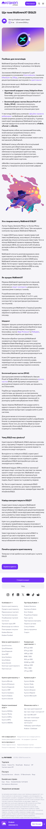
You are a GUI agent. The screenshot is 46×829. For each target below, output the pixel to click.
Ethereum (6, 77)
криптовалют (36, 80)
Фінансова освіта (31, 705)
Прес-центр (28, 618)
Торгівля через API (8, 624)
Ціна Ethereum (7, 648)
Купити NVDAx (7, 711)
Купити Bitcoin (7, 681)
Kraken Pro (11, 765)
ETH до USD (28, 651)
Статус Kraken (29, 627)
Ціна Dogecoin (7, 651)
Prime (8, 782)
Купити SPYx (6, 720)
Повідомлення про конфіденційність (28, 737)
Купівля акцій (30, 678)
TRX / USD (28, 668)
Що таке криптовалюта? (33, 709)
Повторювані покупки (10, 629)
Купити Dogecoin (8, 687)
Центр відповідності (8, 742)
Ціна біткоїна (6, 645)
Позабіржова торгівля (10, 618)
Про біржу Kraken (31, 603)
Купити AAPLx (7, 717)
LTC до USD (28, 671)
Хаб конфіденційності (9, 737)
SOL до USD (28, 659)
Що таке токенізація (31, 718)
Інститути (5, 621)
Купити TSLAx (7, 714)
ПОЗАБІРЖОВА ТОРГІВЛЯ (19, 782)
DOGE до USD (29, 662)
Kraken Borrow (7, 632)
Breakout (27, 765)
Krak (3, 782)
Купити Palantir (29, 693)
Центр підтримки (30, 629)
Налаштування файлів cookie (11, 739)
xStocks (16, 774)
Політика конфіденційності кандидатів (29, 747)
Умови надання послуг (9, 745)
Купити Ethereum (8, 684)
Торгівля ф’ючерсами (10, 615)
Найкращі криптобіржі (32, 726)
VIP (32, 765)
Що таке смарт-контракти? (34, 712)
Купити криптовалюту (10, 606)
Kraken (4, 765)
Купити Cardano (8, 693)
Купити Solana (7, 696)
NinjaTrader (19, 765)
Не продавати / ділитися (29, 739)
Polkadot (35, 332)
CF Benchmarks (26, 774)
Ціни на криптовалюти (11, 642)
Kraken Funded (7, 635)
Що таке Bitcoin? (30, 715)
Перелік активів (30, 624)
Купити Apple (29, 687)
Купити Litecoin (7, 699)
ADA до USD (28, 665)
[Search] (39, 3)
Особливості (7, 603)
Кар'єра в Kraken (30, 609)
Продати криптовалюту (10, 609)
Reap (33, 774)
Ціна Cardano (7, 657)
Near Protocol (23, 332)
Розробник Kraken (31, 615)
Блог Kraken (28, 612)
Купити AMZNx (7, 723)
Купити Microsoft (30, 696)
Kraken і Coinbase (30, 728)
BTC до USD (28, 648)
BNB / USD (28, 656)
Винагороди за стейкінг (10, 627)
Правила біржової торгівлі (25, 745)
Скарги (26, 632)
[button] (44, 824)
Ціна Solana (6, 660)
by (7, 757)
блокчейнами (29, 75)
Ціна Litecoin (6, 663)
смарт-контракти (19, 287)
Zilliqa (14, 77)
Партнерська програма (32, 621)
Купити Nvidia (29, 681)
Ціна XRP (5, 654)
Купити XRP (6, 690)
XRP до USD (28, 654)
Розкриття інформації (8, 747)
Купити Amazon (30, 690)
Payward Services (7, 774)
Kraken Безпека (30, 606)
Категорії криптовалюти (11, 666)
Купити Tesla (28, 684)
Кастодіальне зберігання (9, 784)
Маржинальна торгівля (10, 612)
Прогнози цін (6, 669)
